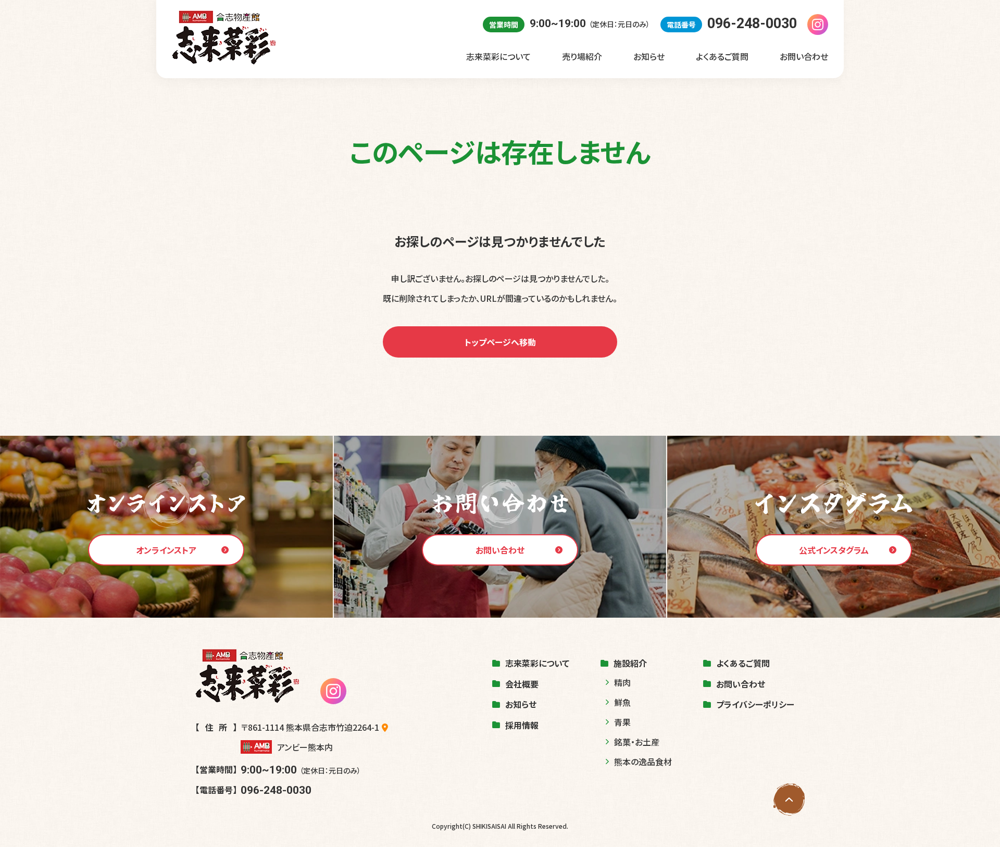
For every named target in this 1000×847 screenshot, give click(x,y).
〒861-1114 (310, 727)
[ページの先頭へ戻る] (789, 799)
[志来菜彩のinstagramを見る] (817, 24)
